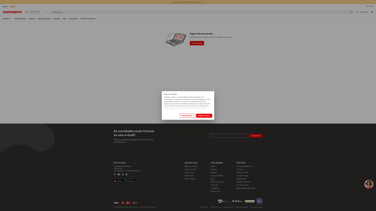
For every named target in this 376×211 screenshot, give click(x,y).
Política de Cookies (174, 110)
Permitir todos (204, 116)
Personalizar (186, 116)
